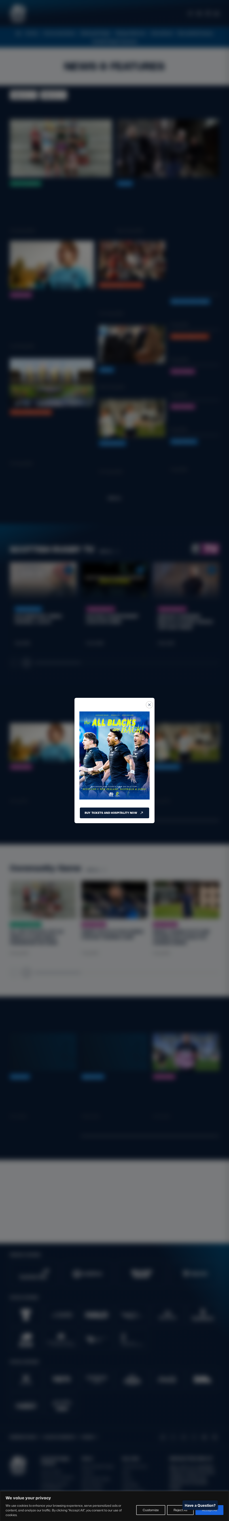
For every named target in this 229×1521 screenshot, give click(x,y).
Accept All (209, 1510)
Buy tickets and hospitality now (111, 812)
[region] (114, 1506)
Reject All (180, 1510)
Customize (151, 1510)
